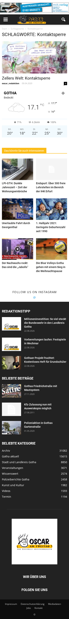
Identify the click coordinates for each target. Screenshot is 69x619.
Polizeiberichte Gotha (15, 479)
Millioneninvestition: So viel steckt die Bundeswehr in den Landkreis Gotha (45, 322)
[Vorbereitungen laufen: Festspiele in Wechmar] (11, 344)
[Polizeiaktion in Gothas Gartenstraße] (11, 427)
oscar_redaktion (10, 83)
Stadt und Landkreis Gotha (19, 462)
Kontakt (38, 608)
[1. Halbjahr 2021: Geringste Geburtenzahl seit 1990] (51, 209)
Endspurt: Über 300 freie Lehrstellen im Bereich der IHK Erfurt (51, 187)
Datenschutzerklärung (32, 604)
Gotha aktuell (10, 456)
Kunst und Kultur (13, 485)
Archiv (6, 450)
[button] (63, 19)
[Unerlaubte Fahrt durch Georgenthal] (17, 209)
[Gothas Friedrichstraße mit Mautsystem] (11, 391)
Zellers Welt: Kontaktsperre (26, 78)
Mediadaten (54, 604)
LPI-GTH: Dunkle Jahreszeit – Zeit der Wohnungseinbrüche (14, 187)
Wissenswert (10, 473)
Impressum (11, 604)
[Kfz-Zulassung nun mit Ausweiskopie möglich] (11, 409)
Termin (6, 496)
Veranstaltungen (12, 468)
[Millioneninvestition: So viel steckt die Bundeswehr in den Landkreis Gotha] (11, 323)
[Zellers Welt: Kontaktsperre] (34, 57)
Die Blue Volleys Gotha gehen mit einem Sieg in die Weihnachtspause (50, 267)
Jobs (28, 608)
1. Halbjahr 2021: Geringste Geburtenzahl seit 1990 (50, 227)
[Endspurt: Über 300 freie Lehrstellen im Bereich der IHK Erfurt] (51, 169)
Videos (6, 491)
